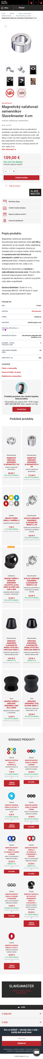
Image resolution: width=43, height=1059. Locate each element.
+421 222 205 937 (12, 404)
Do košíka (31, 782)
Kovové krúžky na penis (23, 16)
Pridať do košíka (21, 178)
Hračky (12, 13)
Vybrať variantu (12, 783)
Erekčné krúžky (6, 16)
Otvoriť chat (21, 409)
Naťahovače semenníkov (12, 376)
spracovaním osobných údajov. (26, 1051)
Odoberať (22, 1043)
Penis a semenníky (25, 13)
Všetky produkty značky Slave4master (21, 992)
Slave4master (7, 103)
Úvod (3, 13)
